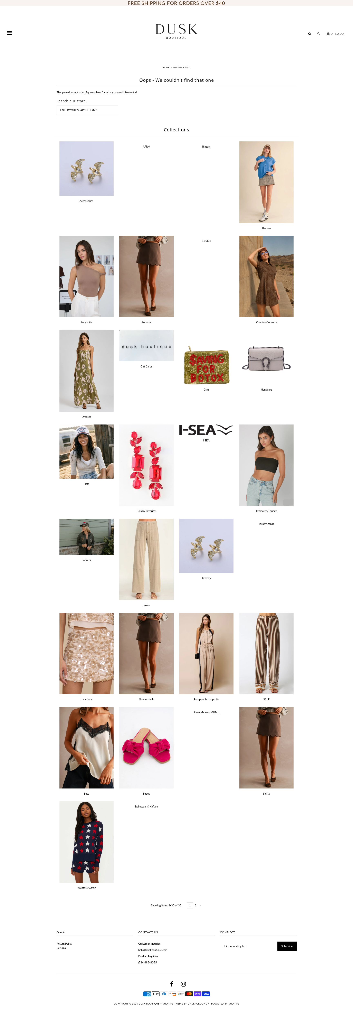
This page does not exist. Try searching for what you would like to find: (97, 92)
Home (166, 67)
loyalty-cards (266, 523)
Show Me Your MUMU (206, 712)
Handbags (266, 389)
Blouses (266, 228)
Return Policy (64, 943)
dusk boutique (149, 1003)
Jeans (146, 605)
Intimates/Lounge (266, 511)
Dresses (86, 416)
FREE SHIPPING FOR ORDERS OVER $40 (176, 3)
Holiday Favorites (146, 511)
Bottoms (146, 322)
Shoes (146, 793)
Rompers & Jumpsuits (206, 699)
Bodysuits (86, 322)
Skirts (266, 793)
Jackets (86, 560)
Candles (206, 241)
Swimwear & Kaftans (147, 806)
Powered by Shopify (225, 1003)
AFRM (146, 146)
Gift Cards (146, 366)
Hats (86, 483)
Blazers (206, 146)
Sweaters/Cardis (86, 887)
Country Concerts (266, 322)
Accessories (86, 201)
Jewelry (206, 578)
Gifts (206, 389)
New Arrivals (146, 699)
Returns (61, 948)
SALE (266, 699)
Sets (86, 793)
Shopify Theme (173, 1003)
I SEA (206, 440)
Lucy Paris (86, 699)
